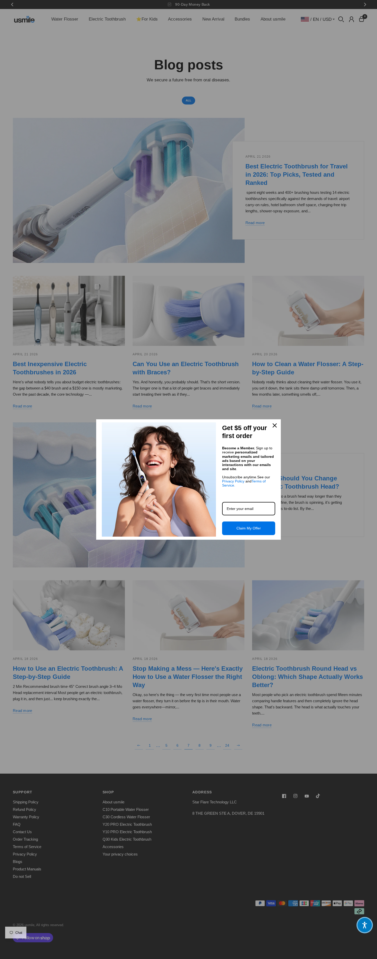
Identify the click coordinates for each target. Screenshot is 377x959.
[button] (364, 925)
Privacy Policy (233, 481)
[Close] (275, 425)
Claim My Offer (248, 528)
